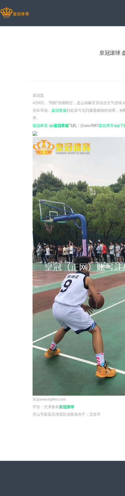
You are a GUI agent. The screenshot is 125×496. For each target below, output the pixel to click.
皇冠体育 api (43, 125)
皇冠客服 (59, 110)
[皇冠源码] (14, 13)
